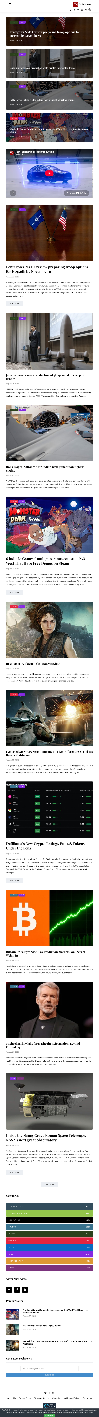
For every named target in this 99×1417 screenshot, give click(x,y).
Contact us (87, 1398)
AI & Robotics (49, 1206)
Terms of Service (41, 1398)
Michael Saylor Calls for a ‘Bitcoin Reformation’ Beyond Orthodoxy (43, 1045)
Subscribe (49, 1375)
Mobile (49, 1247)
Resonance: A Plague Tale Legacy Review (33, 663)
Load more (49, 1184)
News (22, 22)
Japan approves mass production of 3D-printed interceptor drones (42, 67)
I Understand (49, 1415)
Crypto (14, 786)
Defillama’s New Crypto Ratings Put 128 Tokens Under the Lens (45, 846)
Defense (14, 22)
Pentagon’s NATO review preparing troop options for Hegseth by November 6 (45, 33)
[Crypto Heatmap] (89, 9)
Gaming (14, 118)
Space (20, 1078)
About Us (11, 1398)
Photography (49, 1261)
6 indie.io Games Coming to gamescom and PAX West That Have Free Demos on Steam (49, 130)
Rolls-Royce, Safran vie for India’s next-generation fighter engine (42, 99)
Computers (49, 1220)
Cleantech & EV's (49, 1213)
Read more (14, 304)
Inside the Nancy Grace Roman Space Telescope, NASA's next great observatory (46, 1137)
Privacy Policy (25, 1398)
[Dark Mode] (86, 9)
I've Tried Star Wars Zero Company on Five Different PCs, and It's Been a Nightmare (49, 753)
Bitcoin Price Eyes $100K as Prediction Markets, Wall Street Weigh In (45, 953)
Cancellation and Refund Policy (65, 1398)
